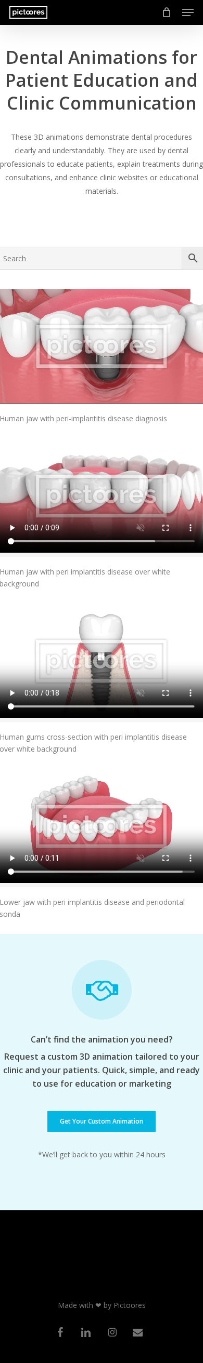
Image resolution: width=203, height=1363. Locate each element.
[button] (188, 12)
